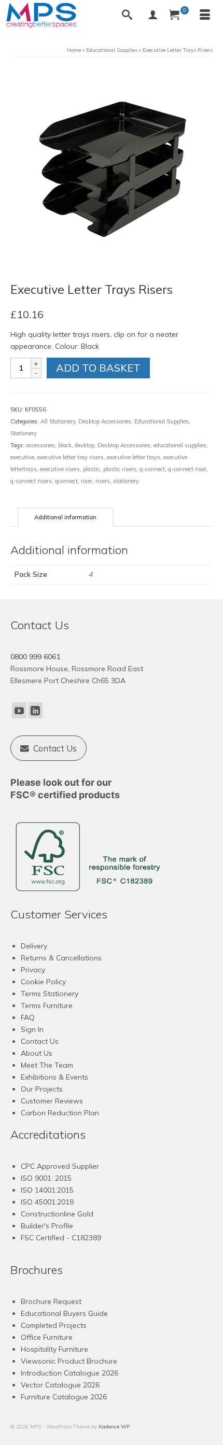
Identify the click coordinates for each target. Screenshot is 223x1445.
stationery (126, 481)
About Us (36, 1053)
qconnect (66, 481)
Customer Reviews (52, 1101)
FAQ (28, 1017)
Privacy (33, 969)
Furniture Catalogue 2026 (64, 1396)
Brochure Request (51, 1301)
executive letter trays (133, 457)
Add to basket (98, 367)
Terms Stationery (49, 993)
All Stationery (57, 421)
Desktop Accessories (104, 421)
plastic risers (119, 469)
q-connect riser (187, 469)
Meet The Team (47, 1065)
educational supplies (180, 445)
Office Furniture (47, 1337)
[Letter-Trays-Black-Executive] (111, 168)
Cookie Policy (43, 981)
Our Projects (42, 1089)
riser (86, 481)
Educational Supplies (161, 421)
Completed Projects (54, 1325)
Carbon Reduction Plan (60, 1112)
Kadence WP (114, 1426)
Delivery (34, 946)
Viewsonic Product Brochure (69, 1361)
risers (102, 481)
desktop (84, 445)
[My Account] (153, 15)
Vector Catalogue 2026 (60, 1385)
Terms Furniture (47, 1005)
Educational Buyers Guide (64, 1313)
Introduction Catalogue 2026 (69, 1373)
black (65, 445)
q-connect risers (31, 481)
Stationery (23, 433)
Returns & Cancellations (61, 957)
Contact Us (40, 1041)
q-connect (152, 469)
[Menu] (205, 15)
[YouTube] (19, 710)
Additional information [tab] (65, 517)
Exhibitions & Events (54, 1077)
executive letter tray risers (70, 457)
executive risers (60, 469)
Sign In (32, 1029)
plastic (91, 469)
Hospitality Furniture (54, 1349)
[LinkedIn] (35, 710)
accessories (40, 445)
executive (22, 457)
